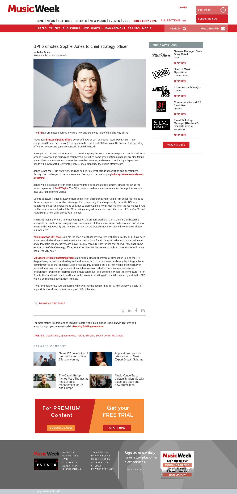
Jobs (126, 21)
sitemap (96, 465)
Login (183, 7)
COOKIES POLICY (100, 458)
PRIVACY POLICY (100, 455)
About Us (68, 452)
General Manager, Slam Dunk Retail (188, 53)
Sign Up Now (134, 469)
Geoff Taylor (52, 335)
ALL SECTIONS (171, 20)
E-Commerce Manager (187, 87)
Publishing (71, 28)
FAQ (65, 458)
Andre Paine (43, 52)
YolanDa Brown (85, 335)
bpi (43, 335)
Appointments (68, 335)
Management (115, 28)
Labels (41, 28)
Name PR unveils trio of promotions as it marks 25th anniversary (73, 356)
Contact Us (69, 462)
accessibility (99, 462)
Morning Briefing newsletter (88, 326)
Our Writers (70, 455)
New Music (98, 21)
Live (86, 28)
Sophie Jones (103, 335)
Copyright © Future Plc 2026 (46, 491)
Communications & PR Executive (187, 104)
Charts (81, 21)
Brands (134, 28)
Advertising (70, 465)
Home (40, 21)
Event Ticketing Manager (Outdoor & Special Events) (186, 123)
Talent (54, 28)
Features (65, 21)
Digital (97, 28)
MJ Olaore (117, 335)
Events (114, 21)
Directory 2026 (145, 21)
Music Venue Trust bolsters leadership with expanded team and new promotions (129, 380)
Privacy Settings (102, 469)
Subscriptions (71, 469)
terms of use (99, 452)
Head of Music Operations (182, 71)
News (51, 21)
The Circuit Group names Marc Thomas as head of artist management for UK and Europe (73, 381)
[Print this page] (143, 310)
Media (147, 28)
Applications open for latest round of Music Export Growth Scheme (129, 356)
